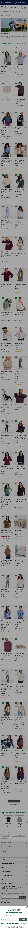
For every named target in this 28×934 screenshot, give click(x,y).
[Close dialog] (26, 907)
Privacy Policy (13, 928)
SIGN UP (23, 919)
